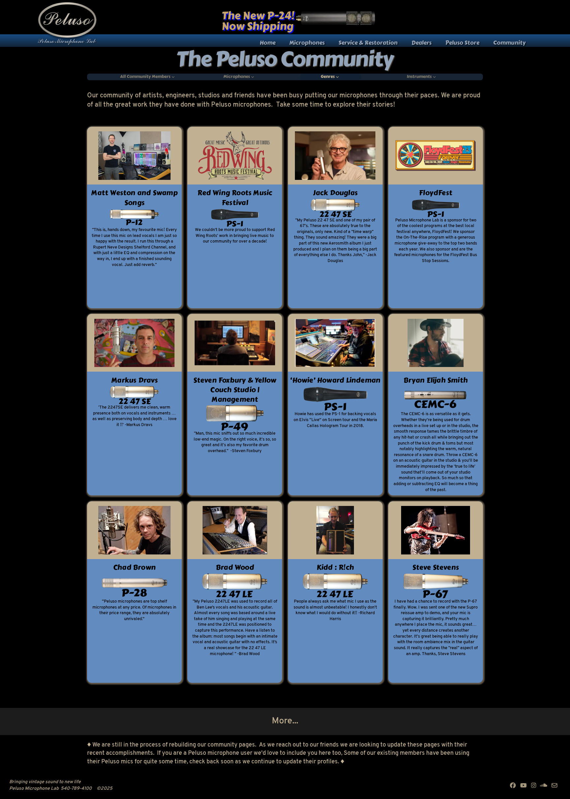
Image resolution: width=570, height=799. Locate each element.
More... (285, 721)
